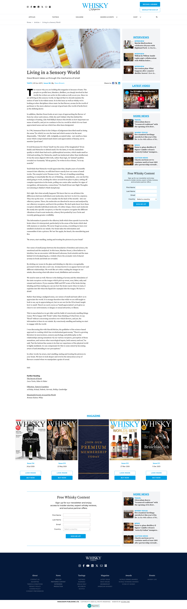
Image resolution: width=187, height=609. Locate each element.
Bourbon (82, 586)
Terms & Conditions (35, 584)
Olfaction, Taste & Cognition (38, 387)
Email (133, 195)
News (137, 145)
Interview (139, 41)
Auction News (141, 158)
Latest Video (141, 85)
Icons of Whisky (128, 584)
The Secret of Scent (34, 378)
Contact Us (34, 579)
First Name (130, 187)
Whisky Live (152, 579)
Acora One (125, 602)
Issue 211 (156, 463)
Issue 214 (30, 463)
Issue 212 (125, 463)
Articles (32, 17)
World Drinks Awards (129, 579)
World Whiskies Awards (128, 582)
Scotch (82, 589)
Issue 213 (62, 463)
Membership (105, 584)
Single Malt (81, 584)
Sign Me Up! (141, 204)
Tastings (55, 17)
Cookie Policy (35, 589)
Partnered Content (58, 582)
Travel (138, 120)
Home (29, 22)
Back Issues (105, 582)
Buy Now (30, 478)
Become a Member (150, 4)
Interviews (58, 584)
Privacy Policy (35, 586)
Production (58, 586)
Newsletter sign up (150, 10)
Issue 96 (47, 83)
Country (132, 199)
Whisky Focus (141, 132)
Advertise (35, 582)
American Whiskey (105, 586)
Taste (30, 83)
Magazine (79, 17)
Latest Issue (105, 579)
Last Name (130, 191)
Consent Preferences (35, 591)
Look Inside (30, 473)
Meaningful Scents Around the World (41, 395)
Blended (81, 582)
